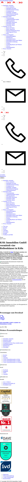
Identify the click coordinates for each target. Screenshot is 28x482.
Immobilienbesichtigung (12, 14)
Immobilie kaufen (10, 23)
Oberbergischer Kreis (11, 32)
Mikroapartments (10, 21)
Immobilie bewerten (11, 8)
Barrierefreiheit (6, 478)
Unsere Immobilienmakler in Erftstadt (12, 362)
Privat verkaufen (10, 7)
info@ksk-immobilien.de (9, 383)
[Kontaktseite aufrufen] (15, 107)
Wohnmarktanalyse (11, 15)
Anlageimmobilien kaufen (12, 19)
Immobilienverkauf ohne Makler (14, 40)
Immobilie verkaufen (8, 5)
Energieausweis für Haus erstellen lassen (13, 343)
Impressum (5, 474)
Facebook (5, 370)
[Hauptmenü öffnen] (4, 109)
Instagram (5, 371)
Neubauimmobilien (17, 279)
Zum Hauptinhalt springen (6, 0)
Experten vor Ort (7, 26)
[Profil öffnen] (4, 54)
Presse (4, 356)
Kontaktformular (7, 384)
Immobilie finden (7, 16)
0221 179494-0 (7, 382)
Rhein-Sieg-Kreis (10, 29)
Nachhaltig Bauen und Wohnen (14, 44)
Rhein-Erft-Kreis (10, 28)
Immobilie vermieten (11, 12)
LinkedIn (5, 374)
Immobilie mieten (10, 25)
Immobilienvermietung (11, 41)
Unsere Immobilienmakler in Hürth (11, 360)
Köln (7, 33)
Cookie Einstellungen (8, 477)
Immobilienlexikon (10, 39)
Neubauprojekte (10, 18)
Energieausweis (10, 11)
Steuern (8, 46)
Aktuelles (5, 358)
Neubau (8, 43)
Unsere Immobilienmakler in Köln (11, 359)
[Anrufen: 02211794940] (15, 80)
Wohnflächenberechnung (12, 9)
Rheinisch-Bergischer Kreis (13, 30)
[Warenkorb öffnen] (4, 52)
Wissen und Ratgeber (8, 34)
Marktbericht (9, 37)
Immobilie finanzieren (11, 22)
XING (4, 372)
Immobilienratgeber (11, 36)
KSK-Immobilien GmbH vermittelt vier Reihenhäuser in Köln (10, 323)
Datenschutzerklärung (8, 476)
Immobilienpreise (10, 47)
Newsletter (5, 347)
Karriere (5, 355)
